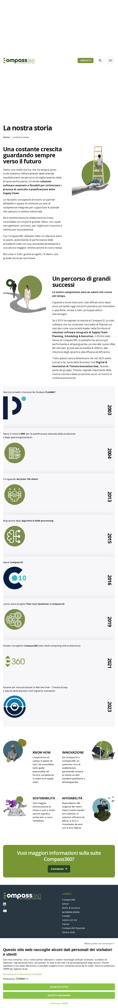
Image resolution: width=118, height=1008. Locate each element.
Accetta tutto (59, 987)
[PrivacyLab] (21, 978)
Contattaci (57, 868)
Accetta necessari (59, 995)
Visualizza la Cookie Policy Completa (22, 974)
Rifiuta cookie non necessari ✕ (99, 943)
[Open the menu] (110, 60)
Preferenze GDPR (59, 1003)
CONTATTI (85, 60)
